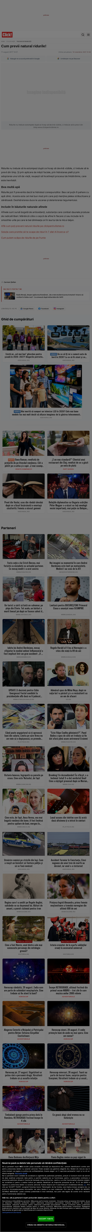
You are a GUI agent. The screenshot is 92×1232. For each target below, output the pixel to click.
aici (85, 1185)
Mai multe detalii (21, 1173)
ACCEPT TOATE (46, 1219)
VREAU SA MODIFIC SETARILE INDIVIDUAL (46, 1225)
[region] (46, 1195)
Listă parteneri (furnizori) (11, 1212)
